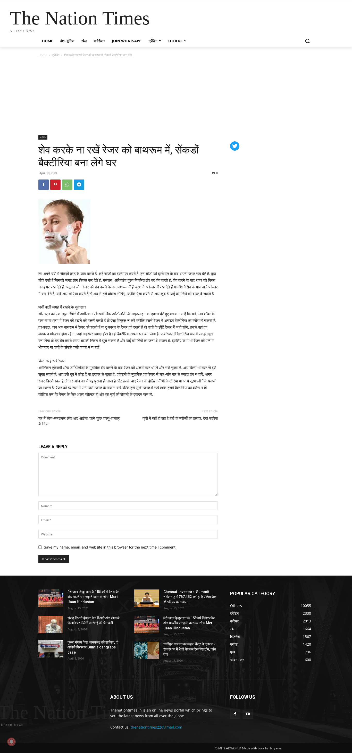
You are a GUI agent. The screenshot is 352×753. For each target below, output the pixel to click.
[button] (307, 41)
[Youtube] (248, 714)
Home (42, 55)
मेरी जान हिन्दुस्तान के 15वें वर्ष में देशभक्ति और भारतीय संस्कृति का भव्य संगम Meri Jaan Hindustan (93, 597)
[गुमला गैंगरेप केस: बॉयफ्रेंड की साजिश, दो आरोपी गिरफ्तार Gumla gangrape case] (50, 648)
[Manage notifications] (11, 742)
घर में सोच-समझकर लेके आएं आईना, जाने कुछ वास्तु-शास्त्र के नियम (79, 421)
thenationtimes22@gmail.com (156, 727)
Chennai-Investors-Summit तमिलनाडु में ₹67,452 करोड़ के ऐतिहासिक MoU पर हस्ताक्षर (189, 597)
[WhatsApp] (67, 184)
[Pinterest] (55, 184)
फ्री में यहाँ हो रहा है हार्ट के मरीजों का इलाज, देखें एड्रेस (180, 418)
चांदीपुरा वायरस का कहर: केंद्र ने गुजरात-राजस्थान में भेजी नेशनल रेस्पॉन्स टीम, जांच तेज (189, 649)
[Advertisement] (176, 97)
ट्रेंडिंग (55, 55)
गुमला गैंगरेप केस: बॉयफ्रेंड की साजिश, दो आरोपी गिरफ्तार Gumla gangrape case (93, 647)
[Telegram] (79, 184)
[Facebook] (43, 184)
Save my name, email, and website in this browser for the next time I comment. (110, 547)
